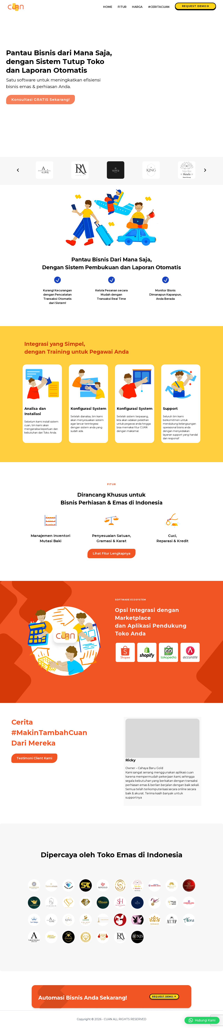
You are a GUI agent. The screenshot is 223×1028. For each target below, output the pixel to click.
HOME (107, 7)
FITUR (122, 7)
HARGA (137, 7)
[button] (18, 170)
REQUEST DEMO (194, 6)
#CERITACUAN (159, 7)
